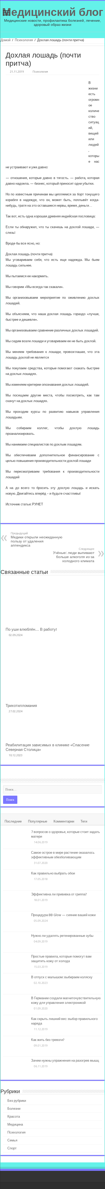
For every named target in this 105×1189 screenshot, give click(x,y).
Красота (13, 1116)
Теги (84, 821)
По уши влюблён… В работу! (31, 629)
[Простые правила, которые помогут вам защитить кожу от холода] (16, 963)
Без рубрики (16, 1101)
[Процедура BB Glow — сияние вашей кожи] (16, 921)
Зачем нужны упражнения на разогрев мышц (65, 1060)
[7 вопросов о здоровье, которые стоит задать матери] (16, 838)
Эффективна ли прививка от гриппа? (59, 894)
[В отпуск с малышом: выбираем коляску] (16, 984)
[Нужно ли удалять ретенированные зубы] (16, 942)
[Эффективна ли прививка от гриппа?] (16, 900)
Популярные (37, 821)
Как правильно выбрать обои (53, 873)
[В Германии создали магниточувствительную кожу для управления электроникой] (16, 1004)
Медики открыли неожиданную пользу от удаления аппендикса (36, 539)
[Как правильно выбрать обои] (16, 879)
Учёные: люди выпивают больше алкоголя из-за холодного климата (73, 555)
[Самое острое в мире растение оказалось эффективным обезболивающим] (16, 859)
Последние (13, 821)
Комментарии (64, 821)
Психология (24, 40)
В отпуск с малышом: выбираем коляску (62, 977)
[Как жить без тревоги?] (16, 1046)
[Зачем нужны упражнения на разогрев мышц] (16, 1067)
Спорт (12, 1148)
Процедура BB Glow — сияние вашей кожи (63, 915)
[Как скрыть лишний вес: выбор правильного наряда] (16, 1025)
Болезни (13, 1108)
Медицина (15, 1124)
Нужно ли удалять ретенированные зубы (62, 936)
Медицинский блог (52, 12)
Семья (12, 1140)
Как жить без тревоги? (47, 1040)
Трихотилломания (21, 705)
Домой (5, 40)
